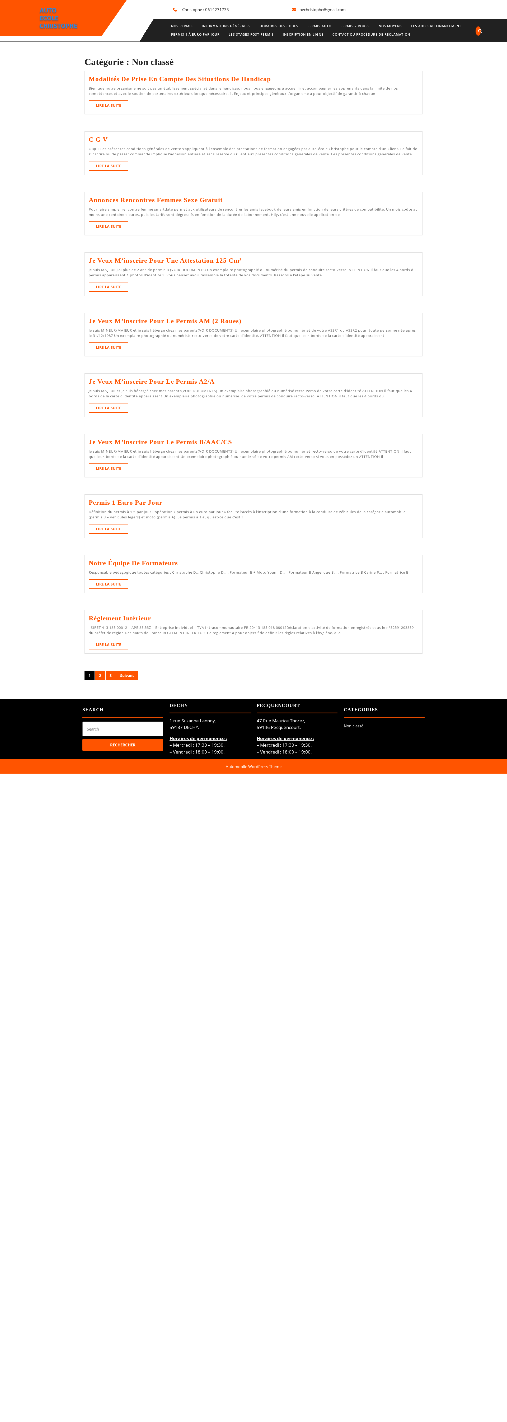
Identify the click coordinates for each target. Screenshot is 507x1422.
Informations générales (226, 26)
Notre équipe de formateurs (133, 562)
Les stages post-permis (251, 34)
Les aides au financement (436, 26)
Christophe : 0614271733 (205, 9)
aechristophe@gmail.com (323, 9)
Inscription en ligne (303, 34)
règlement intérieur (120, 618)
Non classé (353, 725)
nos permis (182, 26)
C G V (98, 139)
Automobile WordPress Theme (253, 766)
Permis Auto (319, 26)
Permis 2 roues (355, 26)
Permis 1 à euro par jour (195, 34)
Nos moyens (390, 26)
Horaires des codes (279, 26)
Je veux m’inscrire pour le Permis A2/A (152, 381)
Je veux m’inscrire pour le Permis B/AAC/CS (160, 441)
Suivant (127, 675)
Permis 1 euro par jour (125, 502)
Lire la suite (112, 106)
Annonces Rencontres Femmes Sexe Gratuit (156, 199)
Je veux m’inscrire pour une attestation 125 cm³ (165, 260)
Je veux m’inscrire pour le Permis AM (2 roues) (165, 320)
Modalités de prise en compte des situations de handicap (180, 78)
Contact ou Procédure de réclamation (371, 34)
